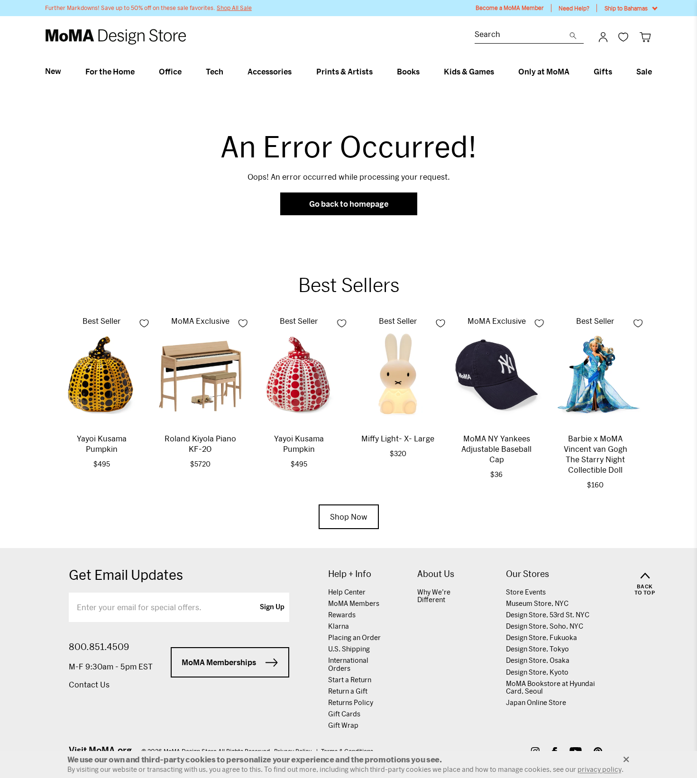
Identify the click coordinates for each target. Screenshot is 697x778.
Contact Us (89, 684)
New (53, 71)
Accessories (270, 71)
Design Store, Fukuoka (541, 637)
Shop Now (348, 516)
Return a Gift (347, 691)
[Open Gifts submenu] (616, 71)
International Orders (348, 664)
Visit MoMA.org (100, 750)
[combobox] (522, 35)
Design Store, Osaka (537, 660)
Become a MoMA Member (510, 8)
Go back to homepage (348, 203)
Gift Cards (344, 714)
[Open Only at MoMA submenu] (573, 71)
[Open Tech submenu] (227, 71)
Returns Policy (350, 702)
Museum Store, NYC (537, 603)
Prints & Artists (344, 71)
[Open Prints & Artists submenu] (377, 71)
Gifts (603, 71)
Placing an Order (354, 637)
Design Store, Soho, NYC (544, 626)
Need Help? (574, 8)
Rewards (342, 615)
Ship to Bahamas (626, 8)
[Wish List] (623, 36)
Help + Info (349, 574)
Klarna (338, 626)
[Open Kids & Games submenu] (498, 71)
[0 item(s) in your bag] (645, 37)
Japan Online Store (536, 702)
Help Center (347, 592)
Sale (644, 71)
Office (170, 71)
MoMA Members (353, 603)
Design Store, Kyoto (537, 672)
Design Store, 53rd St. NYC (547, 615)
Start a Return (349, 680)
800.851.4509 (99, 646)
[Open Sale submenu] (656, 71)
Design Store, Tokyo (537, 649)
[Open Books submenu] (424, 71)
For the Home (110, 71)
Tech (214, 71)
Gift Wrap (343, 725)
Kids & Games (469, 71)
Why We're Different (433, 596)
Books (408, 71)
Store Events (526, 592)
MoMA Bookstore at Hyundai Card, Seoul (550, 687)
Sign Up (272, 607)
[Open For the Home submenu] (139, 71)
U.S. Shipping (349, 649)
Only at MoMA (543, 71)
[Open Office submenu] (186, 71)
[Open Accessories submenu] (296, 71)
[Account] (603, 37)
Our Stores (527, 574)
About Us (435, 574)
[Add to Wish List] (144, 323)
